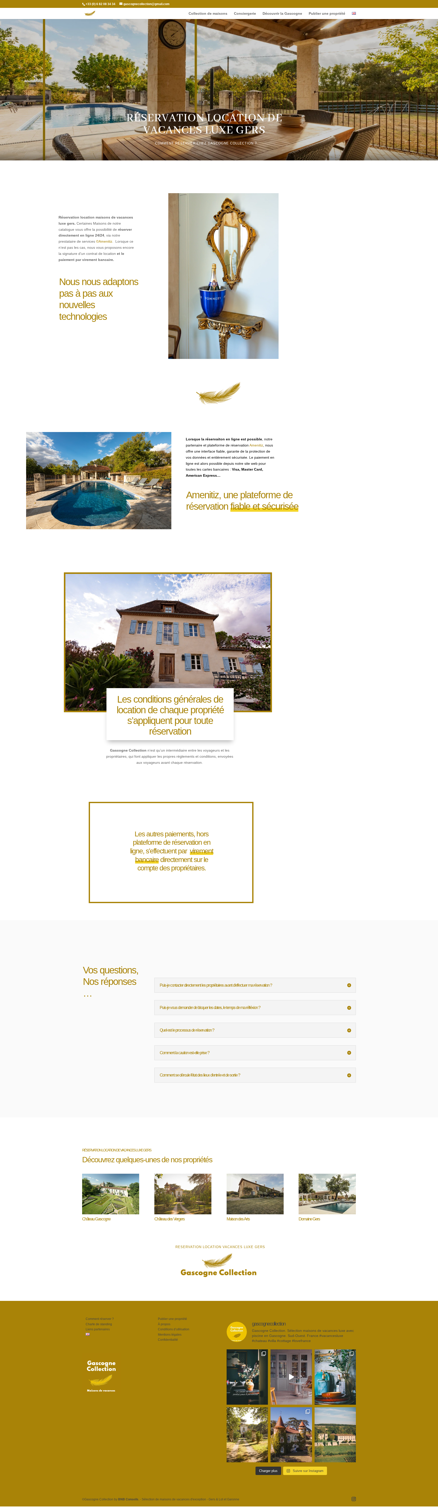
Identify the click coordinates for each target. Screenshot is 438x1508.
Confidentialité (168, 1339)
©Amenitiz (104, 241)
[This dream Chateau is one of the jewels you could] (335, 1434)
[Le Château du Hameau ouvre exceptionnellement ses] (247, 1376)
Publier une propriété (327, 13)
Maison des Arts (238, 1219)
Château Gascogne (96, 1219)
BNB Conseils (128, 1499)
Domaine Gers (309, 1219)
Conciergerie (245, 13)
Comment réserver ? (100, 1319)
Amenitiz (256, 445)
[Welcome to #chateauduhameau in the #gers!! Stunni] (291, 1376)
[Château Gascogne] (110, 1194)
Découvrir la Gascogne (282, 13)
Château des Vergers (169, 1219)
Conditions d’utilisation (173, 1329)
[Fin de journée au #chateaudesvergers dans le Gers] (247, 1434)
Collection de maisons (208, 13)
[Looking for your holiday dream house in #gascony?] (335, 1376)
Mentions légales (169, 1334)
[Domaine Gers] (327, 1194)
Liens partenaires (98, 1329)
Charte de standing (99, 1324)
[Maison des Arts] (255, 1194)
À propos (164, 1324)
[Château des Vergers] (182, 1194)
